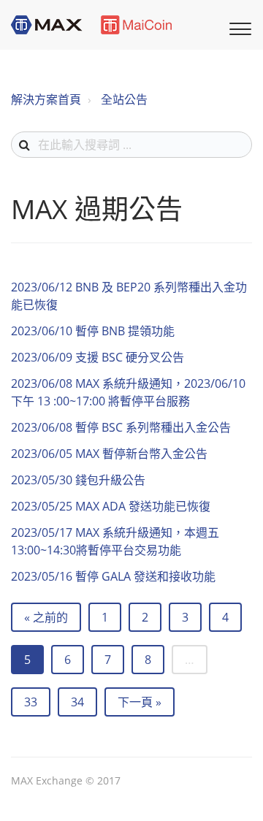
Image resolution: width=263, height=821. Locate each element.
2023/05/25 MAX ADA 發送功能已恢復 (110, 506)
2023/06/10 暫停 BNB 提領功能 (93, 331)
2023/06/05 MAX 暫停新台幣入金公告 (109, 454)
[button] (238, 27)
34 (77, 702)
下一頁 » (139, 702)
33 (30, 702)
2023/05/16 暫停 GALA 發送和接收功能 (113, 576)
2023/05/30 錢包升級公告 (78, 480)
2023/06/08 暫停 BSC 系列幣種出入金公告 (121, 427)
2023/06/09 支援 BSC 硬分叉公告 (97, 357)
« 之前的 (46, 617)
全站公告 (124, 99)
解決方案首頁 (46, 99)
